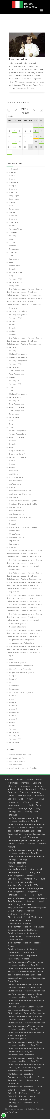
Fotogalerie (14, 209)
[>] (41, 110)
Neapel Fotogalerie (17, 623)
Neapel (12, 172)
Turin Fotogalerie (16, 371)
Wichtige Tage (15, 229)
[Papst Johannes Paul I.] (27, 44)
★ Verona (13, 252)
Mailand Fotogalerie (18, 354)
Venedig (13, 236)
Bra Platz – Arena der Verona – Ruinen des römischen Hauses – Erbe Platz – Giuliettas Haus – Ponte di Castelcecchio (24, 292)
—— (11, 262)
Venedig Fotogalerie (18, 311)
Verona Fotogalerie (17, 431)
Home (12, 176)
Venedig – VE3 (15, 279)
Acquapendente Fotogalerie (21, 640)
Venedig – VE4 (15, 397)
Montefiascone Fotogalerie (21, 666)
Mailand (12, 246)
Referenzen (14, 249)
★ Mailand (13, 232)
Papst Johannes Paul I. (18, 59)
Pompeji (13, 186)
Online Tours (14, 266)
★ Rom (12, 202)
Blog (11, 276)
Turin (11, 256)
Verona (12, 226)
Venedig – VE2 (15, 364)
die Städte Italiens (17, 761)
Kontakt (12, 269)
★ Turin (12, 242)
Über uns (13, 189)
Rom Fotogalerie (16, 404)
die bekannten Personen (20, 491)
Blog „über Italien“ (17, 451)
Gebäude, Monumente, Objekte (23, 501)
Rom (11, 206)
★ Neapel (13, 169)
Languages (14, 196)
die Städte (13, 471)
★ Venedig (14, 222)
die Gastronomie (16, 511)
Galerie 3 (13, 706)
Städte (12, 212)
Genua (12, 461)
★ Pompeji (14, 182)
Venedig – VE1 (15, 381)
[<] (8, 110)
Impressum (14, 259)
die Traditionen (15, 481)
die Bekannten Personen (20, 755)
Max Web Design (12, 1112)
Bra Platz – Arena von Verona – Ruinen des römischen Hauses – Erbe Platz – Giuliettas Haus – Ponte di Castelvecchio (24, 554)
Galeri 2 (12, 696)
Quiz (11, 239)
